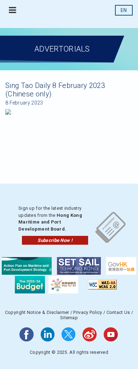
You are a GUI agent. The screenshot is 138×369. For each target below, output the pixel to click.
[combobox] (124, 10)
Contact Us (118, 312)
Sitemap (69, 317)
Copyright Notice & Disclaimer (37, 312)
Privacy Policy (87, 312)
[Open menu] (13, 10)
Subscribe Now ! (55, 240)
